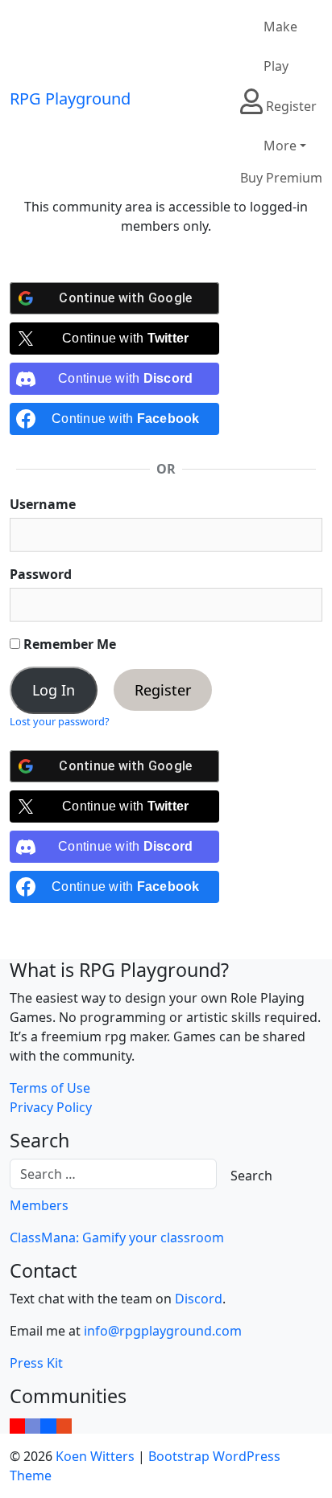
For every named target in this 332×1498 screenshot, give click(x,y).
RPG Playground (70, 98)
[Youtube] (17, 1424)
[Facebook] (48, 1424)
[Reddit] (64, 1424)
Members (39, 1205)
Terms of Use (50, 1088)
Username (43, 504)
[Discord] (32, 1424)
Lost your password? (60, 721)
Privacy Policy (51, 1107)
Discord (198, 1298)
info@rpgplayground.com (163, 1331)
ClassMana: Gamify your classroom (117, 1237)
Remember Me (68, 644)
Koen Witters (95, 1456)
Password (41, 574)
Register (163, 690)
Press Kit (36, 1363)
